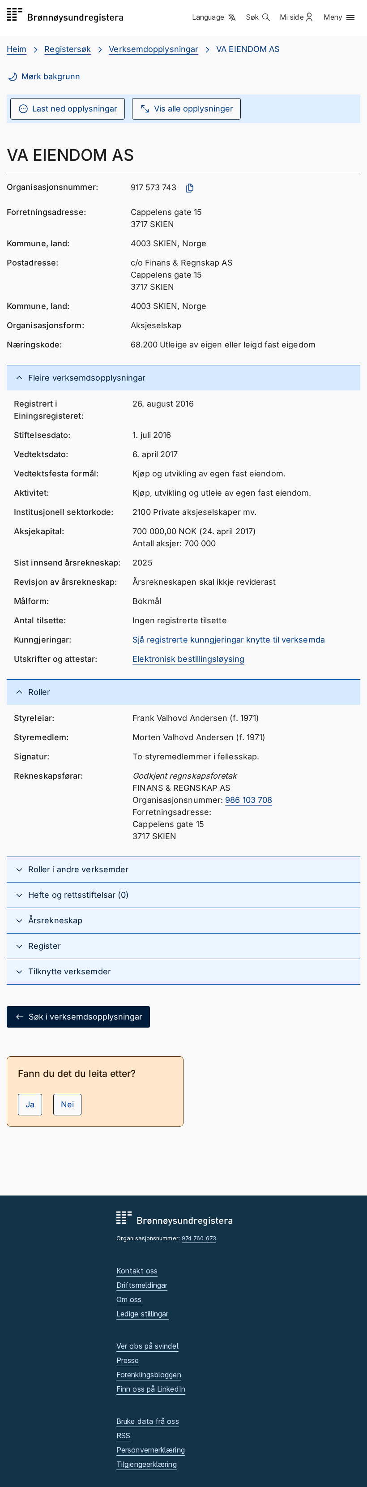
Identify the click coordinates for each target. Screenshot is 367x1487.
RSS (123, 1435)
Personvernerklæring (150, 1449)
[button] (215, 17)
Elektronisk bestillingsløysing (188, 659)
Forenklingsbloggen (148, 1374)
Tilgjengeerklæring (146, 1464)
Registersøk (67, 49)
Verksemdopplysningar (153, 49)
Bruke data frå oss (147, 1421)
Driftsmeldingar (141, 1285)
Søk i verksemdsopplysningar (85, 1016)
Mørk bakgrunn (50, 76)
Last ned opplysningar (74, 108)
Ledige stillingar (142, 1313)
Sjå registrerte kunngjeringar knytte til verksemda (228, 639)
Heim (16, 49)
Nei (67, 1104)
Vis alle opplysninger (193, 108)
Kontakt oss (137, 1270)
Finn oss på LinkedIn (150, 1388)
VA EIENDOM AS (248, 49)
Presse (127, 1360)
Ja (30, 1104)
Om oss (129, 1299)
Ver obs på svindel (147, 1345)
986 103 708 (248, 800)
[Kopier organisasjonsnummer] (190, 188)
